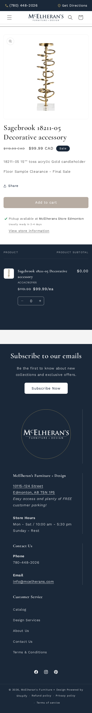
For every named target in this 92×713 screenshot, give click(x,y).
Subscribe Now (46, 388)
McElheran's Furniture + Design (43, 689)
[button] (9, 17)
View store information (29, 231)
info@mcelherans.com (33, 581)
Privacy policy (65, 695)
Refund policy (41, 695)
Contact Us (23, 641)
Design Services (26, 620)
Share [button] (13, 186)
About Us (21, 631)
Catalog (19, 609)
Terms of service (48, 702)
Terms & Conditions (30, 652)
